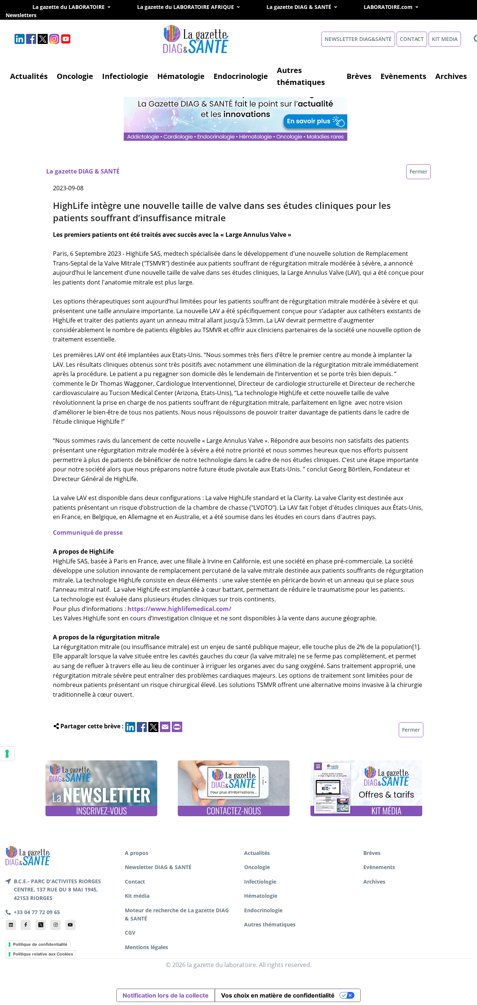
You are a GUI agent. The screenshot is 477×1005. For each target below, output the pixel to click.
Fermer (418, 171)
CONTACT (412, 38)
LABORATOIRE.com (388, 6)
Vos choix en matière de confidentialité (278, 995)
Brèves (359, 76)
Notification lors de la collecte (166, 995)
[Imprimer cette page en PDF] (177, 726)
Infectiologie (125, 76)
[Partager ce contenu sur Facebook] (142, 726)
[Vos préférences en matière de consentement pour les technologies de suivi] (7, 754)
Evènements (403, 76)
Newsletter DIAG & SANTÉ (158, 867)
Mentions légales (146, 947)
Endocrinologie (241, 76)
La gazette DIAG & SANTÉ (298, 6)
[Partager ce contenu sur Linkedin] (130, 726)
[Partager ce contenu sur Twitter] (153, 726)
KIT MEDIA (445, 38)
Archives (451, 76)
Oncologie (75, 76)
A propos (136, 852)
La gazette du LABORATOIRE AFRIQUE (185, 6)
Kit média (137, 895)
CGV (130, 932)
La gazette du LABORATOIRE (68, 6)
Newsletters (29, 15)
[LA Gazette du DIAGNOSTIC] (236, 112)
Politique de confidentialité (40, 944)
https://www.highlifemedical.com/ (179, 609)
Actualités (29, 76)
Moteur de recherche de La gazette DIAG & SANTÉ (177, 914)
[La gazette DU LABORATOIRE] (28, 855)
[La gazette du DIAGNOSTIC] (196, 38)
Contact (135, 881)
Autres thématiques (301, 76)
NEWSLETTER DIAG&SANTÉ (358, 38)
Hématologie (181, 76)
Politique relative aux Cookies (43, 954)
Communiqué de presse (88, 532)
